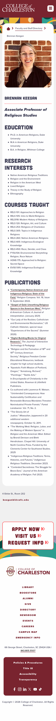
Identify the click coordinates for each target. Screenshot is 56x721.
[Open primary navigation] (50, 8)
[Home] (8, 28)
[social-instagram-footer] (19, 690)
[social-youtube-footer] (35, 690)
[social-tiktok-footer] (40, 690)
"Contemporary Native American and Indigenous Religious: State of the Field (29, 293)
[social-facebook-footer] (14, 690)
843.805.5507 (28, 650)
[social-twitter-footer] (30, 690)
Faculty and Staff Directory (28, 28)
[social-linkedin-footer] (25, 690)
